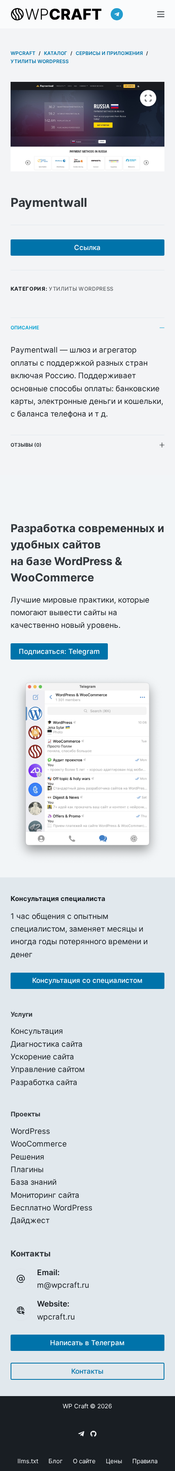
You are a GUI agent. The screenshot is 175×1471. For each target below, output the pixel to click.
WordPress (30, 1131)
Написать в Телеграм (87, 1343)
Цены (114, 1461)
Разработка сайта (44, 1082)
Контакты (87, 1371)
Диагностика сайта (47, 1044)
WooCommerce (39, 1144)
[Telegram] (117, 14)
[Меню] (160, 14)
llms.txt (28, 1461)
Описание (25, 327)
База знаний (34, 1182)
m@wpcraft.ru (63, 1285)
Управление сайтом (48, 1069)
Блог (55, 1461)
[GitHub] (93, 1434)
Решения (27, 1157)
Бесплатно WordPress (51, 1207)
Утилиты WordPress (81, 288)
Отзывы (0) (26, 445)
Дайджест (30, 1220)
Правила (145, 1461)
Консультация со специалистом (87, 980)
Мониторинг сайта (45, 1195)
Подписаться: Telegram (59, 651)
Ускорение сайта (42, 1056)
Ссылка (87, 247)
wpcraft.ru (56, 1317)
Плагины (27, 1169)
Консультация (37, 1031)
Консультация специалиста (58, 898)
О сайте (84, 1461)
